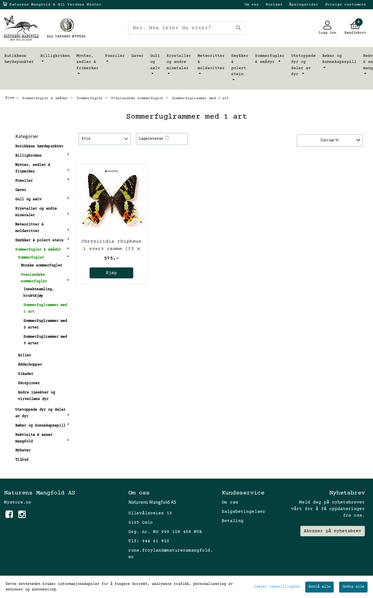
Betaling (233, 521)
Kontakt (274, 4)
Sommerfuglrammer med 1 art (199, 98)
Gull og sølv (155, 62)
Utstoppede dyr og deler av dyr (303, 65)
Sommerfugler (89, 98)
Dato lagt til (330, 140)
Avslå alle (319, 587)
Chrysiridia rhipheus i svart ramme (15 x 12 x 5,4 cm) (111, 249)
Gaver (137, 56)
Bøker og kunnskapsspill (339, 59)
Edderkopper (30, 365)
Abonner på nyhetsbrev (332, 531)
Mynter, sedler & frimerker (87, 62)
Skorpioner (29, 383)
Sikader (25, 374)
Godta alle (353, 587)
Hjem (9, 98)
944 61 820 (155, 541)
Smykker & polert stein (239, 65)
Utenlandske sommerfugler (136, 98)
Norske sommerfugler (41, 265)
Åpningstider (303, 4)
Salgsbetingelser (243, 511)
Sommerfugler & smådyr (270, 59)
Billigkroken (55, 56)
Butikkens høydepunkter (19, 59)
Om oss (251, 4)
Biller (24, 355)
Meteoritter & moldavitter (211, 62)
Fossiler (115, 56)
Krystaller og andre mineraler (179, 62)
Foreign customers (345, 4)
